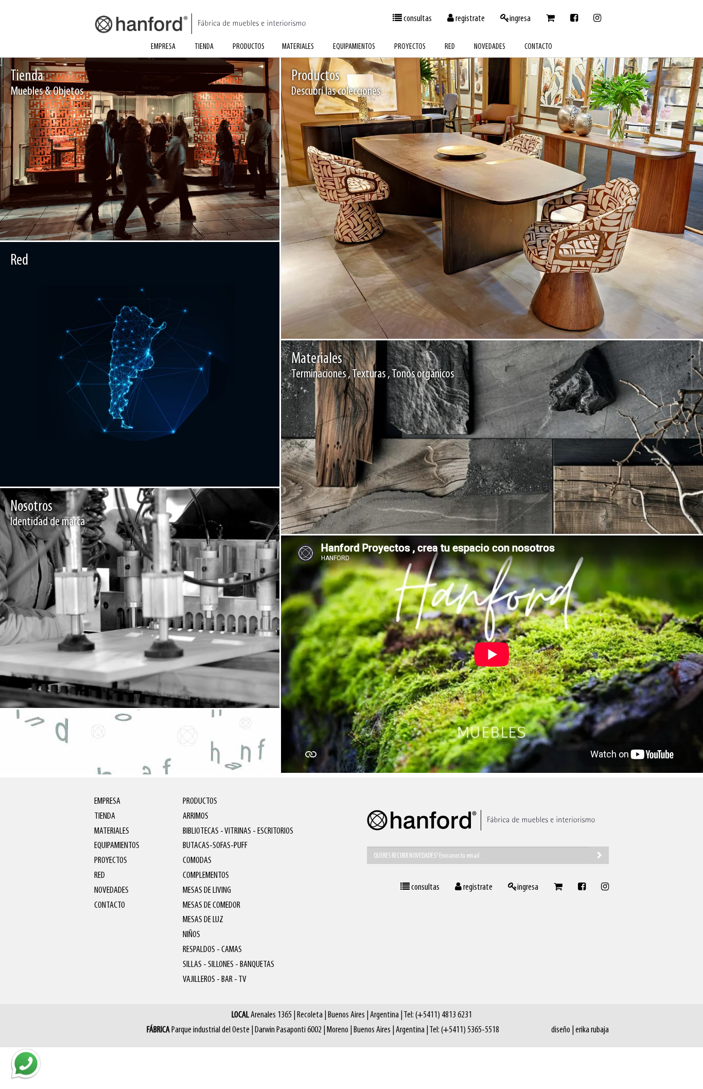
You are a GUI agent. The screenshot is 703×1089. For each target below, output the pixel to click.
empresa (163, 47)
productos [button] (249, 47)
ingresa (520, 19)
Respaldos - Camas (212, 950)
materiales (298, 47)
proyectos (410, 47)
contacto (538, 47)
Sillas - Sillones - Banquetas (228, 965)
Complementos (206, 875)
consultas (417, 19)
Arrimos (195, 816)
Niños (191, 935)
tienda (204, 47)
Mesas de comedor (624, 316)
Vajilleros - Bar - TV (215, 979)
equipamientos (354, 47)
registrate (469, 19)
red (450, 47)
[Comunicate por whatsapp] (25, 1063)
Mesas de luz (203, 920)
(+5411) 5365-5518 (470, 1030)
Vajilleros (670, 316)
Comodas (197, 861)
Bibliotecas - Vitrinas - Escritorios (238, 831)
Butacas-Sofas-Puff (215, 846)
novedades (489, 47)
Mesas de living (207, 890)
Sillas (581, 316)
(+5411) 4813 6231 (443, 1015)
